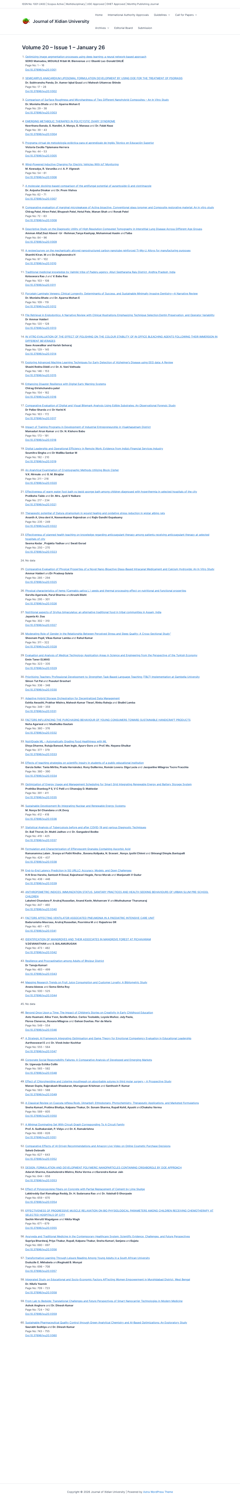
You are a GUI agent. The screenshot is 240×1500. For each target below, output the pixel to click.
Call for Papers (184, 14)
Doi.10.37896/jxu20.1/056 (41, 1249)
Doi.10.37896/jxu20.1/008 (41, 220)
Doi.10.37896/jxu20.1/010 (40, 263)
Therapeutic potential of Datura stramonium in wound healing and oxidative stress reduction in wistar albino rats (95, 513)
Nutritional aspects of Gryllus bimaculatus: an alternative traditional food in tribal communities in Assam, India (93, 612)
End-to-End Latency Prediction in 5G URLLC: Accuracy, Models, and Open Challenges (78, 870)
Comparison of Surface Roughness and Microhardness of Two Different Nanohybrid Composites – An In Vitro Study (97, 99)
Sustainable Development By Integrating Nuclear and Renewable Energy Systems (75, 805)
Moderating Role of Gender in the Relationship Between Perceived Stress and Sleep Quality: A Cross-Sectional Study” (98, 633)
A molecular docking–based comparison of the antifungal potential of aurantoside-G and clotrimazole (88, 185)
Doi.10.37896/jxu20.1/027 (41, 625)
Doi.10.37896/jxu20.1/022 (41, 526)
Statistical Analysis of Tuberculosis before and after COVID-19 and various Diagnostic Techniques (85, 827)
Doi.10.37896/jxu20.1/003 (41, 112)
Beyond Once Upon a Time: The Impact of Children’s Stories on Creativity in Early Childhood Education (89, 1012)
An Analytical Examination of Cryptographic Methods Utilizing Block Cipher (72, 470)
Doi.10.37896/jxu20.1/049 (41, 1094)
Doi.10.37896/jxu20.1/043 (41, 973)
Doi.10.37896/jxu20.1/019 (40, 461)
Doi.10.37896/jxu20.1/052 (41, 1158)
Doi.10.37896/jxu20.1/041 (40, 930)
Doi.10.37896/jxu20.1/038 (41, 861)
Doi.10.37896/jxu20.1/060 (41, 1335)
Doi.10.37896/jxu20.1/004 (41, 134)
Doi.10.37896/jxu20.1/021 (40, 504)
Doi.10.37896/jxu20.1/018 (40, 439)
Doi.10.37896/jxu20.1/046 (41, 1029)
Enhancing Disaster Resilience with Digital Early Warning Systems (65, 384)
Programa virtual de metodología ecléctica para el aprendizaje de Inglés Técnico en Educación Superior (89, 142)
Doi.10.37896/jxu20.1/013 (40, 328)
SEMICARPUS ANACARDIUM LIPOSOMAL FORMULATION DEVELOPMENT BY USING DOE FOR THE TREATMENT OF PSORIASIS (104, 78)
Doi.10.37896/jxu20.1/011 (40, 284)
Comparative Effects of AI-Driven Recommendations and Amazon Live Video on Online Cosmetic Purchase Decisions (97, 1146)
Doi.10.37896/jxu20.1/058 (41, 1292)
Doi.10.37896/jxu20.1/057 (41, 1271)
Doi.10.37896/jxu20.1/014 (40, 353)
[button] (168, 14)
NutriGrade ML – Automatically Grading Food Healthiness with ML (66, 741)
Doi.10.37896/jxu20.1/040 (41, 909)
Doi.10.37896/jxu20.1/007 (41, 198)
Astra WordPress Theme (158, 1491)
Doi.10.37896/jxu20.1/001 (40, 69)
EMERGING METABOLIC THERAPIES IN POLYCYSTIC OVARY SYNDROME (70, 121)
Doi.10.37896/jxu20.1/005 (41, 155)
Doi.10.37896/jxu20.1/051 (40, 1137)
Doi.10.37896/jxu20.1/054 (41, 1202)
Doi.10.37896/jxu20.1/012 (40, 306)
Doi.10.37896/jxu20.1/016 (40, 396)
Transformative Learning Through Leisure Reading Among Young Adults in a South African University (87, 1258)
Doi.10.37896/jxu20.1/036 (41, 818)
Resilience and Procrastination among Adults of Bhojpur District (64, 960)
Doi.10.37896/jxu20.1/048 (41, 1073)
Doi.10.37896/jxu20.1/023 (41, 551)
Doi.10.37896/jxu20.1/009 (41, 241)
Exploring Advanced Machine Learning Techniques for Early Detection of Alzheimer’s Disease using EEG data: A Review (99, 362)
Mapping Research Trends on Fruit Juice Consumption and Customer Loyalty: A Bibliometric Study (86, 982)
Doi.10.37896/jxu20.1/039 (41, 883)
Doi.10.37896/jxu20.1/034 (41, 775)
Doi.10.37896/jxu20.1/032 (41, 732)
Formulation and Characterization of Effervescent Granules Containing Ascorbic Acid (77, 849)
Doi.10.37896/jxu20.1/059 (41, 1313)
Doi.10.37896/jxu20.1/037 (41, 840)
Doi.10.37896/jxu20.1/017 (40, 418)
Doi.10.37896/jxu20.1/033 (41, 754)
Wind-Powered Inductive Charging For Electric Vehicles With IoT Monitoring (72, 164)
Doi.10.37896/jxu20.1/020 (41, 483)
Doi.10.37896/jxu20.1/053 (41, 1180)
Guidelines (160, 14)
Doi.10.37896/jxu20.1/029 (41, 668)
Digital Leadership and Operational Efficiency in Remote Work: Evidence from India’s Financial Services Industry (94, 448)
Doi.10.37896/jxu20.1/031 (40, 711)
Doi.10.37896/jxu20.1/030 (41, 689)
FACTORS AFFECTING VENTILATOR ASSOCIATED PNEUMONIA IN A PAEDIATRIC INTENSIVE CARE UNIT (89, 918)
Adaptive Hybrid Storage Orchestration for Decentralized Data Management (72, 698)
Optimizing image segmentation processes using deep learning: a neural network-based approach (85, 56)
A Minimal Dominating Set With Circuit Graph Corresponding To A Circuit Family (75, 1124)
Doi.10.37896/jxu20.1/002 (41, 91)
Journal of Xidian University (61, 21)
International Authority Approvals (128, 14)
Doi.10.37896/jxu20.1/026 (41, 603)
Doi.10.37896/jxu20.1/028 (41, 646)
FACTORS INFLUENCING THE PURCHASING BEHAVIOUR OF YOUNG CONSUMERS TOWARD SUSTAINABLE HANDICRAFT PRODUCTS (108, 719)
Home (99, 14)
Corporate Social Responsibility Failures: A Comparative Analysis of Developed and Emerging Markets (88, 1059)
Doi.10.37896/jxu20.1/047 (41, 1051)
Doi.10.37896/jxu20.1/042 (41, 952)
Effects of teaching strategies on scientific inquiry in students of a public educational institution (84, 762)
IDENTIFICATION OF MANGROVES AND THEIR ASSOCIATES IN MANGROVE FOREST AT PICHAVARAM (88, 939)
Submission (145, 28)
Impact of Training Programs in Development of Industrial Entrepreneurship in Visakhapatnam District (88, 427)
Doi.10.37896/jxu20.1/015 (40, 375)
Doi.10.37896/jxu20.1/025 (41, 582)
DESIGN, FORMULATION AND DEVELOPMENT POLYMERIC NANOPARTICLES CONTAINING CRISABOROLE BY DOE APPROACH (103, 1167)
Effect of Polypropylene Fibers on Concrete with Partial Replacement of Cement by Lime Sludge (85, 1189)
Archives (100, 28)
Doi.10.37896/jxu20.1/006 (41, 177)
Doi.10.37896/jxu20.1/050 (41, 1115)
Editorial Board (123, 28)
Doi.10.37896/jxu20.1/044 (41, 995)
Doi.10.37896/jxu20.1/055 (41, 1227)
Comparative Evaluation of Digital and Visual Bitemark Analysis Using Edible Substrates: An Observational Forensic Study (100, 405)
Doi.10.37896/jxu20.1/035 (41, 797)
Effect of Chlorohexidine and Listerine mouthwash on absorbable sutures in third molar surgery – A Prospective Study (98, 1081)
